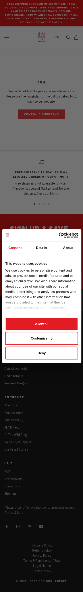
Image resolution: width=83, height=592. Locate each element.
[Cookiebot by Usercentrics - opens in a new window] (59, 235)
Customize (39, 338)
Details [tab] (41, 247)
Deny (42, 353)
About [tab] (68, 247)
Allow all (41, 324)
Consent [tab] (15, 247)
